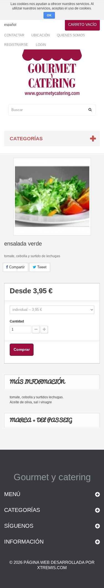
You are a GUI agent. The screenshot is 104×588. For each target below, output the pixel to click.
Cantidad (17, 321)
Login (41, 45)
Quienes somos (71, 35)
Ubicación (40, 35)
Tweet (41, 267)
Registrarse (16, 45)
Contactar (14, 35)
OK (49, 15)
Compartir (16, 267)
